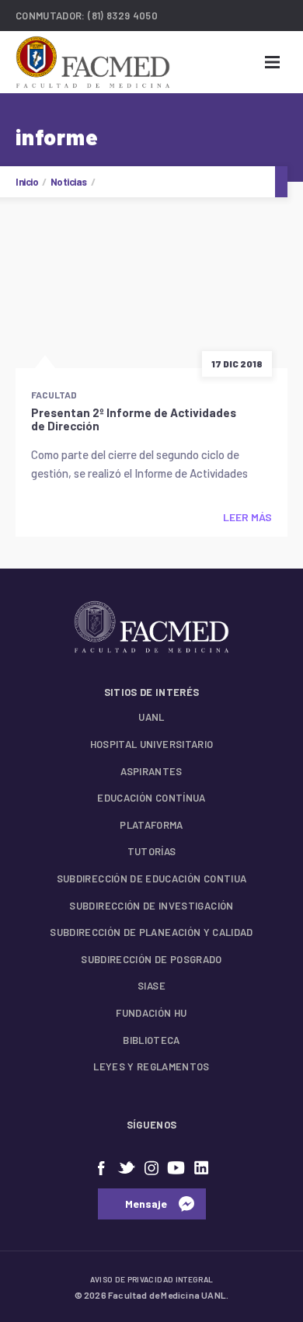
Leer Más (247, 517)
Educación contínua (151, 797)
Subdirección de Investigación (151, 905)
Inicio (27, 182)
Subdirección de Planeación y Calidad (151, 932)
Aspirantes (151, 771)
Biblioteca (151, 1040)
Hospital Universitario (152, 744)
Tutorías (151, 851)
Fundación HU (151, 1013)
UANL (151, 717)
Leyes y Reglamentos (151, 1066)
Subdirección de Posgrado (151, 959)
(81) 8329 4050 (123, 15)
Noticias (68, 182)
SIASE (151, 985)
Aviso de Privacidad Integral (152, 1279)
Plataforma (151, 825)
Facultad (54, 394)
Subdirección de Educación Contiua (152, 878)
